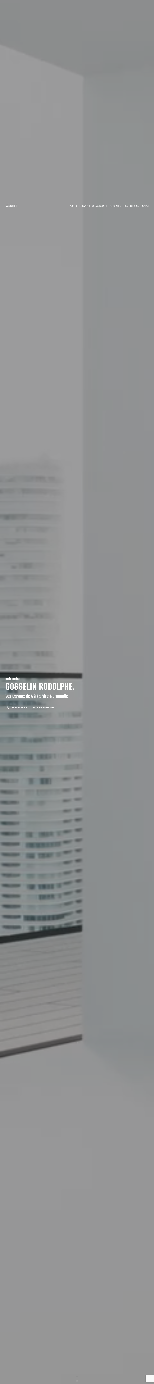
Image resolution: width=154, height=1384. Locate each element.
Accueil (73, 205)
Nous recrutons (131, 205)
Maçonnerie (115, 205)
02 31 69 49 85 (19, 707)
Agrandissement (100, 205)
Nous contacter (45, 707)
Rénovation (85, 205)
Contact (145, 205)
